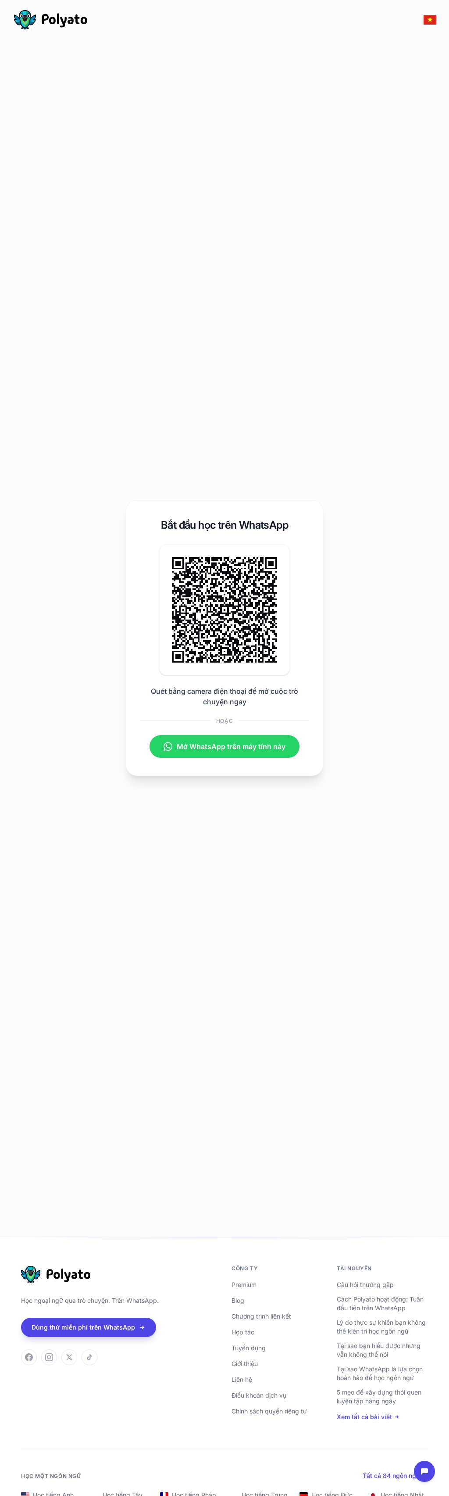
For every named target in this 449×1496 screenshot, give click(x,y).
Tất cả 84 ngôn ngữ (391, 1475)
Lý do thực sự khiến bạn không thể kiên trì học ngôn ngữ (381, 1327)
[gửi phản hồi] (424, 1471)
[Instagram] (49, 1357)
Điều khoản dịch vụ (259, 1395)
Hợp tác (243, 1332)
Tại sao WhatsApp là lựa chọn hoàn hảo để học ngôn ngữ (380, 1373)
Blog (238, 1300)
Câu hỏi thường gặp (365, 1284)
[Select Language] (429, 20)
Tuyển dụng (249, 1348)
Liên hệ (242, 1379)
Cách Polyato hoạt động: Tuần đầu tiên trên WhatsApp (380, 1303)
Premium (244, 1284)
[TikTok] (89, 1357)
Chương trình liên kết (261, 1316)
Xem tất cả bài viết (364, 1416)
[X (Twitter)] (69, 1357)
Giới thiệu (245, 1363)
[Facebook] (29, 1357)
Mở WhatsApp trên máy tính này (231, 746)
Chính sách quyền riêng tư (269, 1411)
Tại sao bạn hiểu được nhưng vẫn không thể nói (378, 1350)
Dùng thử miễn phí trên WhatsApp (83, 1327)
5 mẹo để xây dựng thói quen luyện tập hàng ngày (379, 1396)
